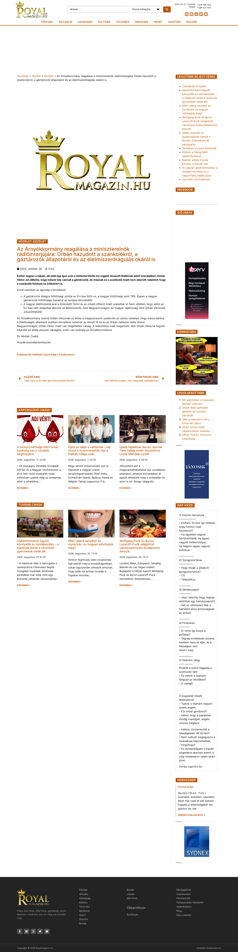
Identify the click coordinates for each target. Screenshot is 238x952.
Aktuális (65, 21)
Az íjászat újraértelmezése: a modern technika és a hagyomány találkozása (199, 171)
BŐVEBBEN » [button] (23, 488)
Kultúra (104, 21)
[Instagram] (196, 14)
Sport (158, 21)
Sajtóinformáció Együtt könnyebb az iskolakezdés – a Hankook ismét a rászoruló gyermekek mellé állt (38, 546)
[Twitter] (201, 14)
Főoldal (47, 21)
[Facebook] (187, 14)
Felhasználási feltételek (189, 902)
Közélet (36, 76)
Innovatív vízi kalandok (196, 179)
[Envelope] (206, 14)
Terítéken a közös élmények (199, 148)
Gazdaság (85, 21)
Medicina (141, 21)
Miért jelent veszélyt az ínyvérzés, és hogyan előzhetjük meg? (90, 544)
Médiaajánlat (183, 889)
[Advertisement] (119, 49)
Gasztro (174, 21)
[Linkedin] (191, 14)
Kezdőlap (22, 76)
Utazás (131, 894)
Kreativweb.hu (213, 948)
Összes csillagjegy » (191, 815)
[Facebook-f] (19, 931)
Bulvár (191, 21)
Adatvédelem (184, 906)
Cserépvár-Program (194, 86)
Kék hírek (132, 898)
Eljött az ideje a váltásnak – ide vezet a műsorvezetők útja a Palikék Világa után (89, 450)
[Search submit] (167, 9)
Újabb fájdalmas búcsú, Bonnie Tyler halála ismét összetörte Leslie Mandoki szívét (140, 450)
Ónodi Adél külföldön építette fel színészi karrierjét (195, 411)
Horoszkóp (185, 787)
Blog (179, 910)
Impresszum (183, 894)
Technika (123, 21)
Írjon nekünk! (183, 915)
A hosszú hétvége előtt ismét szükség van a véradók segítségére (37, 450)
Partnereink (183, 898)
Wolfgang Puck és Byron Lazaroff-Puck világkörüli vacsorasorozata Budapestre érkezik (139, 546)
